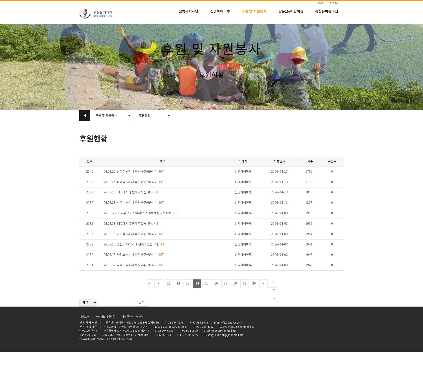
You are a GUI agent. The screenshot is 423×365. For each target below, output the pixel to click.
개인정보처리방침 (105, 316)
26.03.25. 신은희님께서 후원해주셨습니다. (134, 172)
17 (225, 283)
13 (187, 283)
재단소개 (84, 316)
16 (216, 283)
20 (254, 283)
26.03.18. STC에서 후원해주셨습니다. (131, 224)
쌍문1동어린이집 (290, 11)
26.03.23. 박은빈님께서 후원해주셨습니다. (134, 203)
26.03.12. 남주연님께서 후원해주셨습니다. (134, 265)
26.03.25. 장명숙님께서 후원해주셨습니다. (134, 182)
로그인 (321, 3)
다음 (274, 285)
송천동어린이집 (326, 11)
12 (178, 283)
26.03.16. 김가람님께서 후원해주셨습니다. (134, 234)
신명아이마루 (220, 11)
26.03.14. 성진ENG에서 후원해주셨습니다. (134, 244)
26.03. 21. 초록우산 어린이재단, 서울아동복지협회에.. (141, 213)
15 (206, 283)
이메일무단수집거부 (132, 316)
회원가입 (333, 3)
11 (169, 283)
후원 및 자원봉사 (254, 11)
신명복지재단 (189, 11)
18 (235, 283)
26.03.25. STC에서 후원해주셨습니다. (131, 192)
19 (244, 283)
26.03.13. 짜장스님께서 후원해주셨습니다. (134, 255)
